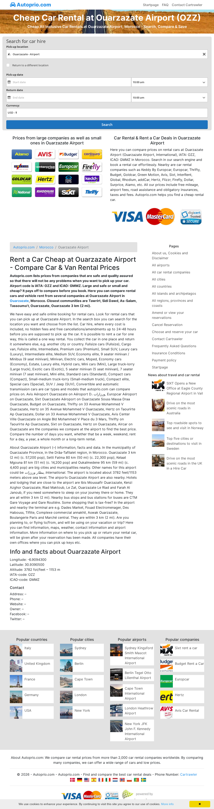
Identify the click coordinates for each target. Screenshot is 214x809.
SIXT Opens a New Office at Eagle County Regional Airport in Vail (185, 388)
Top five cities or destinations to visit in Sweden (184, 443)
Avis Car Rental (187, 710)
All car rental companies (171, 272)
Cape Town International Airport (134, 693)
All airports (160, 265)
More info (167, 804)
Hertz (179, 695)
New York (82, 710)
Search (107, 124)
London (81, 695)
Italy (27, 648)
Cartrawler (188, 774)
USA (27, 710)
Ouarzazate (19, 301)
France (29, 679)
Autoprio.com (33, 5)
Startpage (151, 5)
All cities (158, 279)
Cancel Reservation (167, 325)
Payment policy (164, 360)
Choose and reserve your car (175, 332)
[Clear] (204, 54)
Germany (31, 695)
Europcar (182, 679)
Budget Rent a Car (189, 663)
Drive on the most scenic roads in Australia (181, 408)
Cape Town (84, 679)
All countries (162, 286)
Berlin (79, 663)
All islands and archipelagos (174, 293)
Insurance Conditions (168, 353)
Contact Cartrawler (187, 5)
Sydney (80, 648)
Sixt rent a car (186, 648)
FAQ (165, 5)
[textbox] (107, 54)
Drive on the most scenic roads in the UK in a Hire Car (184, 463)
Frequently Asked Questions (174, 346)
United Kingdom (37, 663)
